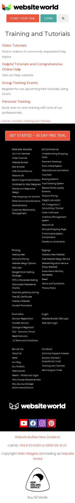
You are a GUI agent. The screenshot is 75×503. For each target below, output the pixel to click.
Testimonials (18, 370)
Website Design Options (24, 263)
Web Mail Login (50, 323)
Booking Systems (50, 179)
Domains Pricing (20, 258)
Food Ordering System (53, 183)
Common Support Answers (55, 353)
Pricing (16, 250)
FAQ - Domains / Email (23, 331)
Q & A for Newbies (21, 153)
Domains (18, 314)
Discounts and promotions (55, 170)
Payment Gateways (51, 161)
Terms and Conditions (53, 283)
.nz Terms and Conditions (25, 340)
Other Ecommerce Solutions (26, 201)
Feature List (18, 175)
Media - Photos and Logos (25, 375)
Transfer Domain (20, 323)
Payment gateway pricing (25, 292)
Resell (45, 279)
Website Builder (22, 149)
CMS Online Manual (22, 171)
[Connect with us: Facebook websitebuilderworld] (33, 424)
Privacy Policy (49, 288)
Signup (46, 250)
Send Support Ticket (52, 370)
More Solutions (19, 205)
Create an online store (53, 241)
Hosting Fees (18, 254)
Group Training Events (20, 83)
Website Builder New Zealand (37, 437)
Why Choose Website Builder (26, 379)
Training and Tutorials (37, 121)
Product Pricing (50, 195)
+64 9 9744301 (30, 445)
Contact (17, 121)
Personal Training (16, 101)
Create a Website (21, 301)
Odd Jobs (16, 267)
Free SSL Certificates (22, 296)
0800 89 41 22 (56, 445)
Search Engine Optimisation (26, 179)
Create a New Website (53, 254)
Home (6, 121)
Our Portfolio (18, 366)
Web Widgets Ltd (31, 453)
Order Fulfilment (50, 212)
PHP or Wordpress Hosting (25, 280)
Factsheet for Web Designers (26, 184)
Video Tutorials (14, 45)
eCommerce (50, 149)
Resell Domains (19, 336)
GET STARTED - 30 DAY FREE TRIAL (37, 135)
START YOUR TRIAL (22, 18)
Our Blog (16, 362)
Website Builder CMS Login (55, 318)
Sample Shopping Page (54, 229)
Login (45, 314)
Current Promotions (22, 305)
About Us (17, 349)
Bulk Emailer (18, 166)
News (14, 357)
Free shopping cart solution (26, 196)
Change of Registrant (23, 327)
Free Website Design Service (56, 258)
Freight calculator (51, 200)
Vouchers (46, 174)
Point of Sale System (52, 166)
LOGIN (48, 18)
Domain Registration (22, 318)
